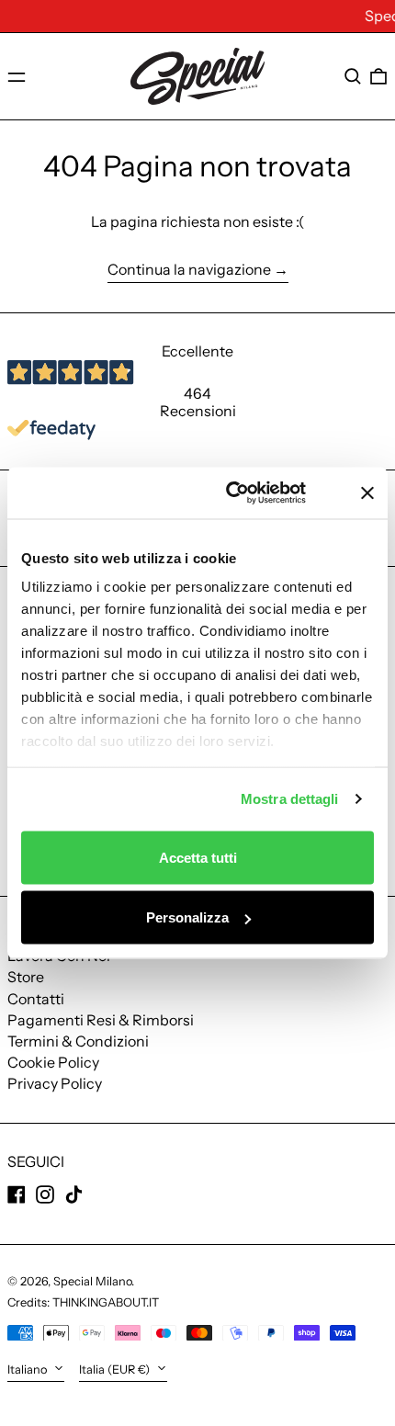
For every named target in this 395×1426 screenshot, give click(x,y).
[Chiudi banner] (367, 492)
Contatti (35, 999)
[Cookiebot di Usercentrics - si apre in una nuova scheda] (248, 493)
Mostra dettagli (290, 799)
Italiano (28, 1369)
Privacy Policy (54, 1083)
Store (25, 977)
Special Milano (92, 1281)
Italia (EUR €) (115, 1369)
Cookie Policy (53, 1062)
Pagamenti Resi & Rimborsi (100, 1020)
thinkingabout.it (105, 1302)
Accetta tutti (198, 857)
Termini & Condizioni (78, 1041)
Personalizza (187, 917)
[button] (353, 76)
